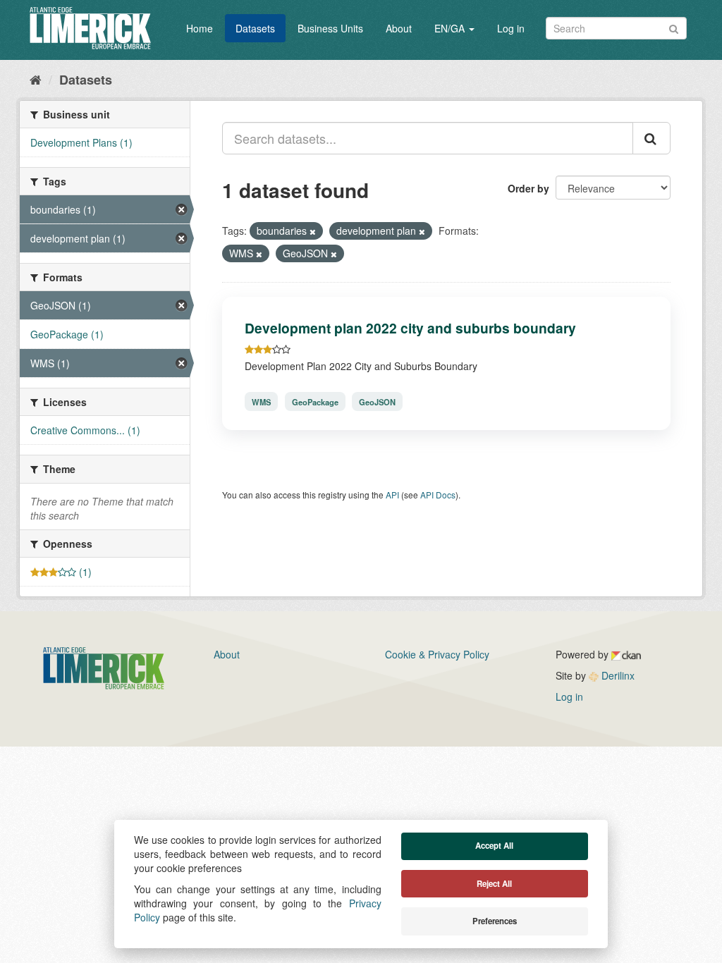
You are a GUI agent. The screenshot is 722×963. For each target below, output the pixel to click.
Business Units (330, 28)
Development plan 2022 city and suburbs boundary (410, 328)
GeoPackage (315, 401)
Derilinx (617, 675)
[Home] (36, 79)
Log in (511, 28)
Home (199, 28)
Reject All (494, 884)
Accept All (494, 846)
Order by (528, 188)
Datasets (255, 28)
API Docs (437, 495)
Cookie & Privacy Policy (437, 654)
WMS (261, 401)
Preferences (494, 921)
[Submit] (674, 27)
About (399, 28)
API (392, 495)
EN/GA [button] (450, 28)
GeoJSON (377, 401)
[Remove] (313, 231)
